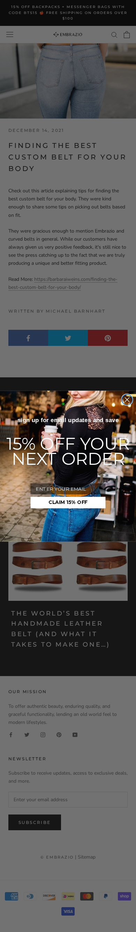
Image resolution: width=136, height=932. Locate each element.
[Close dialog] (127, 399)
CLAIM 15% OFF (68, 502)
